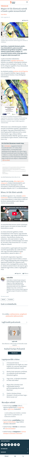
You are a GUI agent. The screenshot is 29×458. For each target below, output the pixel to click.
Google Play (21, 407)
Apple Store (11, 409)
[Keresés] (23, 456)
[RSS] (12, 444)
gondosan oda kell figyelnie (20, 71)
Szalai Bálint (4, 14)
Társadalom (4, 6)
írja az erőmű (6, 160)
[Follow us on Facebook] (5, 444)
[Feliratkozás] (18, 444)
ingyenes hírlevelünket (9, 422)
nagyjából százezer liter (17, 60)
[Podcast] (15, 444)
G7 (20, 253)
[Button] (25, 20)
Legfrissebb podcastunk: (11, 322)
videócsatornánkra (10, 428)
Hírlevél (6, 456)
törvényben (8, 146)
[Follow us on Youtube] (2, 444)
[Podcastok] (15, 456)
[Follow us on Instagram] (8, 444)
